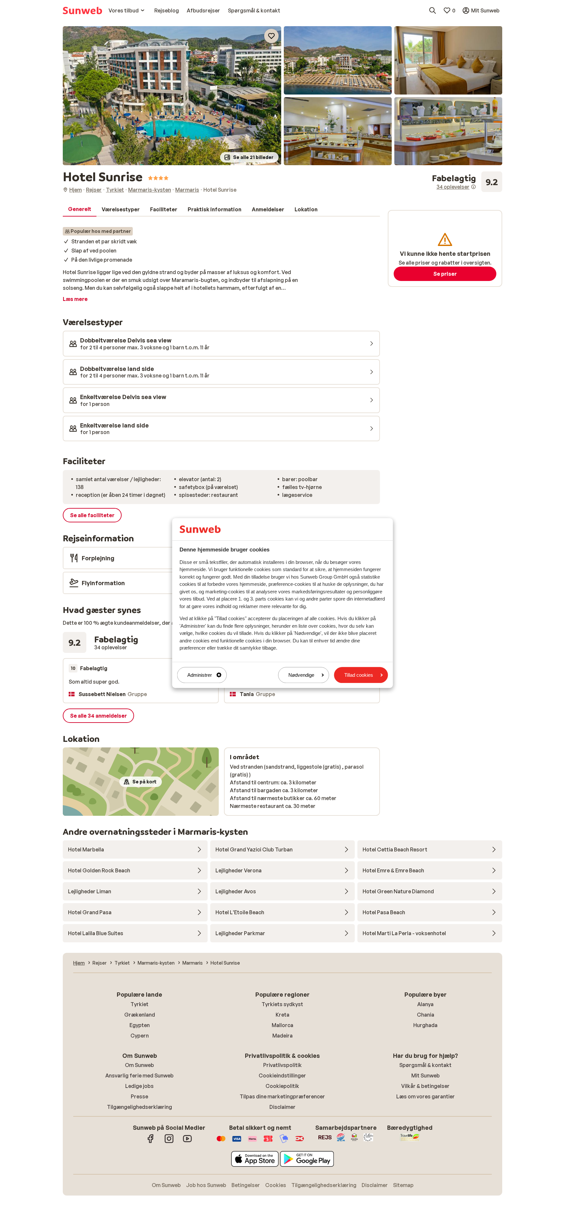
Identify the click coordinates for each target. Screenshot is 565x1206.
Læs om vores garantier (425, 1096)
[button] (172, 95)
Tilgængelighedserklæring (139, 1107)
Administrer (199, 675)
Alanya (425, 1004)
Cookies (275, 1185)
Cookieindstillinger (282, 1075)
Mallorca (282, 1025)
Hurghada (425, 1025)
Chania (425, 1014)
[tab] (79, 209)
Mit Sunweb (425, 1075)
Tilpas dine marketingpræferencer (282, 1096)
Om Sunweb (139, 1065)
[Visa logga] (236, 1142)
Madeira (282, 1035)
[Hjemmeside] (82, 10)
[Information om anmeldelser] (473, 187)
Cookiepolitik (282, 1086)
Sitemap (403, 1185)
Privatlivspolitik (282, 1065)
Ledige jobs (139, 1086)
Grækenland (139, 1014)
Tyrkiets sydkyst (282, 1004)
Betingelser (245, 1185)
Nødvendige (301, 675)
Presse (139, 1096)
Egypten (139, 1025)
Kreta (282, 1014)
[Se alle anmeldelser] (467, 181)
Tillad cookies (358, 675)
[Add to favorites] (271, 36)
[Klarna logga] (252, 1142)
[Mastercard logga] (221, 1142)
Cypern (139, 1035)
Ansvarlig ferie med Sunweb (139, 1075)
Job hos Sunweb (206, 1185)
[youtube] (187, 1142)
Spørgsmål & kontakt (425, 1065)
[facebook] (151, 1142)
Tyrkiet (139, 1004)
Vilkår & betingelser (425, 1086)
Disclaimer (282, 1107)
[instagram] (169, 1142)
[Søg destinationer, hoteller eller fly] (432, 10)
